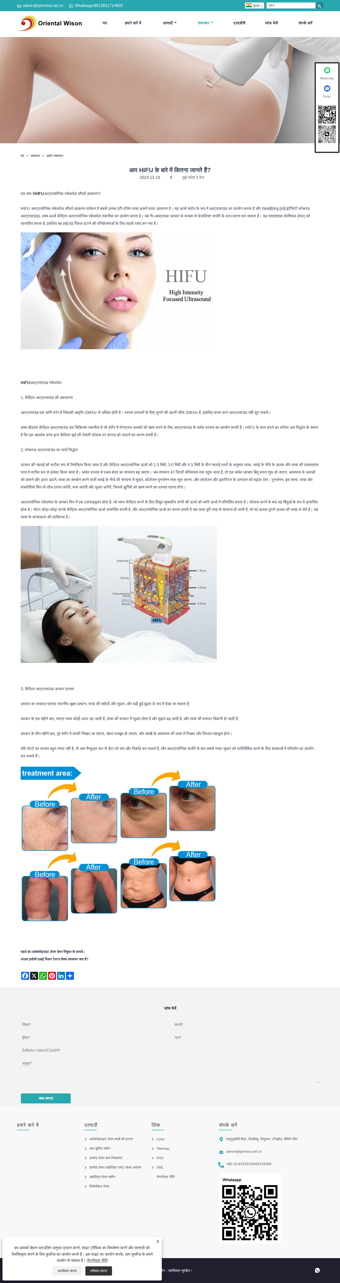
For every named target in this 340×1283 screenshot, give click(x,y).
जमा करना (46, 1098)
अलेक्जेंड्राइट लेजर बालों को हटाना (111, 1139)
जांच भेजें (271, 23)
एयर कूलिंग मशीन (99, 1148)
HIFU (25, 383)
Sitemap (163, 1148)
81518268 (263, 1164)
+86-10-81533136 (240, 1164)
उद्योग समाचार (54, 156)
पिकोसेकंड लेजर (99, 1186)
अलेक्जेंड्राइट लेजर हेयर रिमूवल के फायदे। (58, 952)
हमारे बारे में (133, 23)
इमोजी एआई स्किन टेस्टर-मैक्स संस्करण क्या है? (59, 959)
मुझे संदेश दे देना (193, 177)
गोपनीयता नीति (97, 1260)
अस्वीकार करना (67, 1271)
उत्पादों (168, 23)
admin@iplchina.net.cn (43, 5)
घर (105, 23)
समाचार (203, 23)
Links (161, 1139)
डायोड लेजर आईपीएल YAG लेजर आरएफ (115, 1167)
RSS (160, 1158)
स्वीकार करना (98, 1271)
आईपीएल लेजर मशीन (102, 1177)
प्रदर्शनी (239, 23)
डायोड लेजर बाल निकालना (105, 1158)
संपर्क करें (305, 23)
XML (160, 1167)
